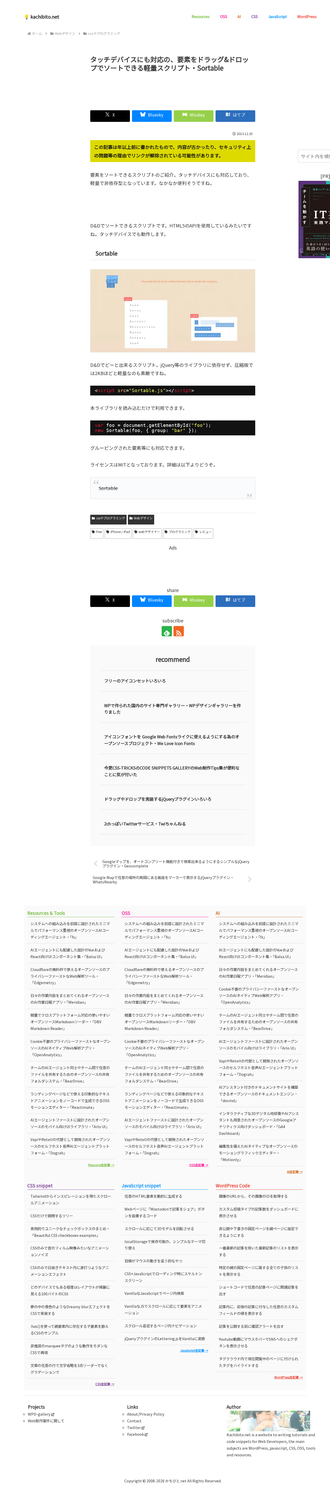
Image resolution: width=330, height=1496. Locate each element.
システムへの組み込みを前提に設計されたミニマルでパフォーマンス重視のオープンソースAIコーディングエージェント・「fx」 (70, 930)
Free (99, 531)
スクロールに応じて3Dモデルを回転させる (159, 1228)
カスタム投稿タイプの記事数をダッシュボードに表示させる (258, 1212)
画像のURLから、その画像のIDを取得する (253, 1196)
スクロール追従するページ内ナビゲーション (161, 1325)
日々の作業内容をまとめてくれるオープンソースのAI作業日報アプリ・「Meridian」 (69, 999)
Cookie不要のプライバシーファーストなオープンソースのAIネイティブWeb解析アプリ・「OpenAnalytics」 (70, 1047)
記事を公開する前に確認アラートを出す (251, 1326)
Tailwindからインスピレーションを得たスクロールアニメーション (70, 1199)
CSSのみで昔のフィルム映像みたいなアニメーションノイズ (69, 1251)
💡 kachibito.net (41, 16)
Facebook (135, 1434)
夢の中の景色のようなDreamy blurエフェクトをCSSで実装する (70, 1310)
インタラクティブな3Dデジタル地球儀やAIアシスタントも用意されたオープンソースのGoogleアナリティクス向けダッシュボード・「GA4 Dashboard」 (259, 1123)
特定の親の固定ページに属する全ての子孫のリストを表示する (258, 1271)
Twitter (134, 1427)
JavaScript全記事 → (194, 1350)
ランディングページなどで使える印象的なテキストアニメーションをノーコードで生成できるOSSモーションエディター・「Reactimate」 (70, 1100)
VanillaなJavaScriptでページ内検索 (154, 1293)
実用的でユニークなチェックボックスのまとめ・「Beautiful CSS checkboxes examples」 (70, 1232)
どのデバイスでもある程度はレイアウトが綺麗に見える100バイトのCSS (70, 1290)
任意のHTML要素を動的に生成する (153, 1196)
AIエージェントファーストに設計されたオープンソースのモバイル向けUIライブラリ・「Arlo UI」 (69, 1123)
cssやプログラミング (110, 518)
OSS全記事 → (198, 1165)
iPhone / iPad (120, 531)
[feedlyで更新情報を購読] (167, 631)
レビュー (205, 531)
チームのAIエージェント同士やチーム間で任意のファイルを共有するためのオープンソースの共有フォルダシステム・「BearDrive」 (70, 1074)
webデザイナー (149, 531)
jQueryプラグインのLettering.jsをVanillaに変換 (165, 1338)
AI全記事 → (295, 1171)
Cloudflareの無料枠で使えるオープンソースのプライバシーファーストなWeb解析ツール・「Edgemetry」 (70, 976)
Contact (134, 1420)
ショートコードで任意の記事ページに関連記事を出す (258, 1290)
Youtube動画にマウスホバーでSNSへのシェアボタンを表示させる (258, 1342)
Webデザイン (143, 518)
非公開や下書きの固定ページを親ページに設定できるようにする (258, 1232)
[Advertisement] (172, 89)
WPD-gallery (39, 1414)
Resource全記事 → (101, 1165)
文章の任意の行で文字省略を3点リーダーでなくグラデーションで (69, 1369)
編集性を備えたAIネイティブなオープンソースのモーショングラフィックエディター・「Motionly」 (258, 1152)
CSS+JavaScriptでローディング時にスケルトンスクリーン (163, 1277)
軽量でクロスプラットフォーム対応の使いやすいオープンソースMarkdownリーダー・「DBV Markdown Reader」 (70, 1021)
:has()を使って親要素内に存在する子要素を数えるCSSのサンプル (69, 1329)
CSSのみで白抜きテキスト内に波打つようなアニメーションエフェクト (69, 1271)
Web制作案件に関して (46, 1420)
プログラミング (180, 531)
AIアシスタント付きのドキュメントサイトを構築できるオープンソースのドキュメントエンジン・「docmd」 (258, 1093)
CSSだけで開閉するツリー (51, 1215)
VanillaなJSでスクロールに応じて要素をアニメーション (163, 1309)
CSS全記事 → (104, 1384)
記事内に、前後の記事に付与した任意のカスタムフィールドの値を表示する (258, 1310)
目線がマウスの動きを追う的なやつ (153, 1260)
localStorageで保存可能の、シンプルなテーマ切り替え (165, 1245)
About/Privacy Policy (145, 1414)
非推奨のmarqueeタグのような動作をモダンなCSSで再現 (69, 1349)
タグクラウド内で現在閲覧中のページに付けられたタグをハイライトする (258, 1362)
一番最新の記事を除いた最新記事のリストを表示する (258, 1251)
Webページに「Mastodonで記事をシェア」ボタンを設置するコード (165, 1212)
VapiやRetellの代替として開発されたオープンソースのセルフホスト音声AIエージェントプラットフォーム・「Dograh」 (70, 1146)
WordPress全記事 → (288, 1377)
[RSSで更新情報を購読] (179, 631)
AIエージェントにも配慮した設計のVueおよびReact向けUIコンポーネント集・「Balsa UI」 (67, 953)
